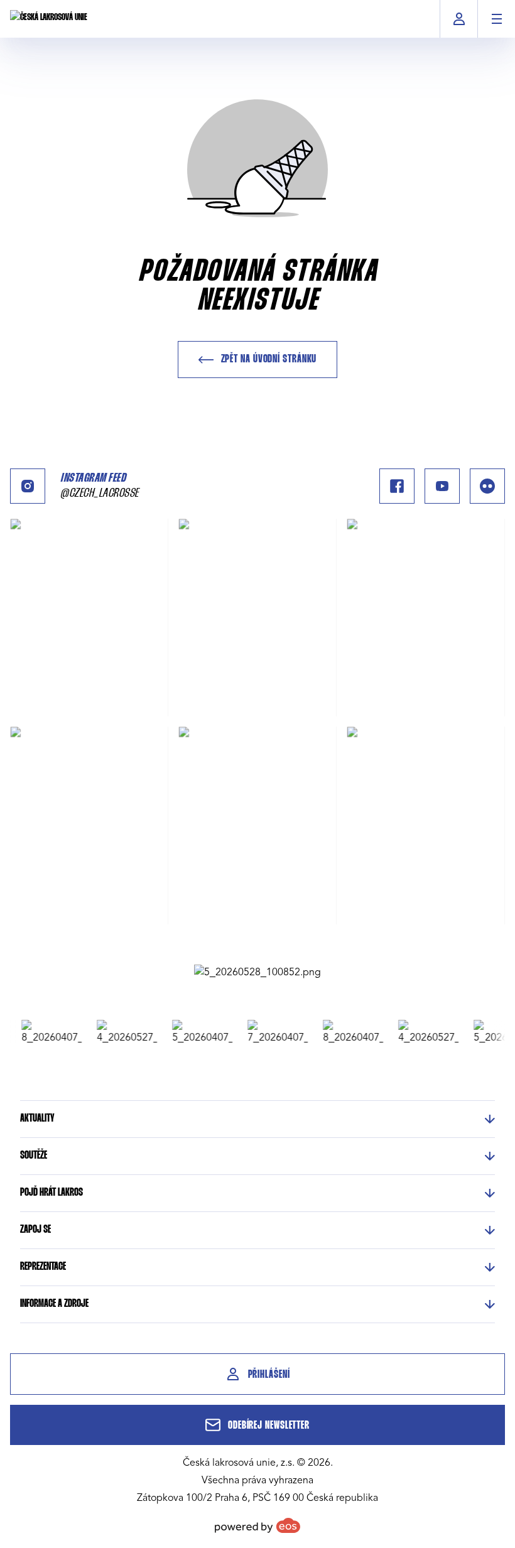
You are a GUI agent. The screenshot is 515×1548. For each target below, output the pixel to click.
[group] (44, 1032)
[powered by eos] (257, 1525)
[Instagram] (27, 486)
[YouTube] (442, 486)
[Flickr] (487, 486)
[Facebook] (397, 486)
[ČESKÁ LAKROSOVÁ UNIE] (48, 19)
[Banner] (257, 972)
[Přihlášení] (458, 19)
